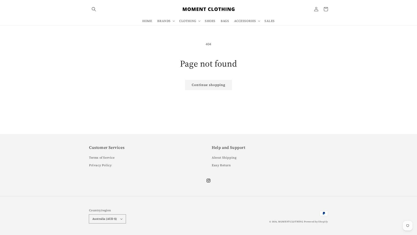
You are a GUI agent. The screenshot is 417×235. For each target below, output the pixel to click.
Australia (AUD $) (104, 219)
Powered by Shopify (316, 221)
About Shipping (224, 157)
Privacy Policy (100, 165)
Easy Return (221, 165)
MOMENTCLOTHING (290, 221)
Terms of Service (102, 157)
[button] (94, 9)
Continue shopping (208, 84)
